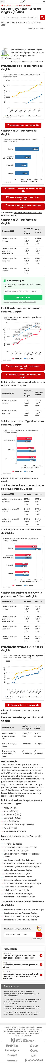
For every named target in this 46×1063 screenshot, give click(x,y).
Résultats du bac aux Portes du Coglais (20, 913)
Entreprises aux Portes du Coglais (18, 893)
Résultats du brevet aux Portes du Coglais (22, 916)
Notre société (30, 1027)
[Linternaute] (12, 1050)
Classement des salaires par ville (24, 125)
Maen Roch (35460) (12, 818)
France (15, 5)
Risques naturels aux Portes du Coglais (20, 880)
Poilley (13, 22)
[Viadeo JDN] (34, 1055)
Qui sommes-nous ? (11, 1027)
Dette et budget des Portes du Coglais (20, 847)
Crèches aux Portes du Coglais (17, 873)
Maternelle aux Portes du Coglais (18, 870)
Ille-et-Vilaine (25, 5)
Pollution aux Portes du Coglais (17, 890)
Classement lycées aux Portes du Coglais (21, 867)
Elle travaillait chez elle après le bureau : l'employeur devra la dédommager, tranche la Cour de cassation (21, 994)
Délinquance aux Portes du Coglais (18, 887)
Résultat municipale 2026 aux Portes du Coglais (24, 910)
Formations (10, 949)
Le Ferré (20, 22)
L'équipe (22, 1027)
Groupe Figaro (34, 1033)
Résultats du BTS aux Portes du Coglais (20, 920)
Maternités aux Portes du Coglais (18, 877)
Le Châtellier (30, 22)
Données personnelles (31, 1029)
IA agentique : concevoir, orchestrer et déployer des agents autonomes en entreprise (20, 975)
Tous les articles (33, 1031)
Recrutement (18, 1029)
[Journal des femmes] (12, 1046)
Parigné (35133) (10, 828)
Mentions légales (22, 1033)
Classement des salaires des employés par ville (24, 206)
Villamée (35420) (11, 821)
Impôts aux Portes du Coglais (16, 850)
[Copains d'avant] (12, 1055)
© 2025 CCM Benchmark (23, 1035)
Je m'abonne (21, 297)
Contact (10, 1029)
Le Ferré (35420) (11, 811)
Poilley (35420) (10, 808)
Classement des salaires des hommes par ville (24, 376)
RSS (41, 1031)
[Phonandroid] (34, 1060)
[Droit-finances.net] (34, 1050)
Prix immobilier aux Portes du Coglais (19, 897)
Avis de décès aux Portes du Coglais (19, 860)
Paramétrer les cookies (11, 1031)
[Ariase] (12, 1060)
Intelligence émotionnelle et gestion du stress (20, 965)
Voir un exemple (37, 938)
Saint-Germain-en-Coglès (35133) (19, 824)
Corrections (11, 1033)
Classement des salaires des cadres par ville (24, 190)
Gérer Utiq (23, 1031)
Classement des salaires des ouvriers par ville (24, 198)
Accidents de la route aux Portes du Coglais (22, 863)
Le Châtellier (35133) (12, 815)
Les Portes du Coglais (13, 844)
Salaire (8, 5)
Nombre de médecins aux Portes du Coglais (23, 883)
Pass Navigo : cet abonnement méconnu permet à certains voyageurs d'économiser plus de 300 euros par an (23, 1001)
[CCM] (34, 1046)
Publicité (39, 1027)
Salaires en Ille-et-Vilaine (15, 831)
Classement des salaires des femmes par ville (24, 367)
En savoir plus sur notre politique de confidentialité (20, 302)
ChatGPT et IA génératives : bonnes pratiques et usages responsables (19, 956)
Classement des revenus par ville (24, 705)
